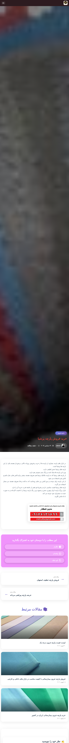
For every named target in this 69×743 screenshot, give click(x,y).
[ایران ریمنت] (66, 3)
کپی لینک (55, 560)
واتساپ (55, 553)
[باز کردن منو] (3, 3)
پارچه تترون (61, 433)
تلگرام (56, 547)
